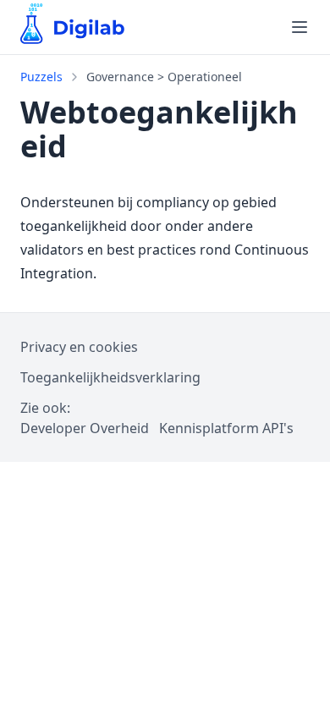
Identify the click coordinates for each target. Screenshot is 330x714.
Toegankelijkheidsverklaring (110, 377)
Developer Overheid (84, 428)
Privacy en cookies (79, 347)
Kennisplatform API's (226, 428)
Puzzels (41, 77)
